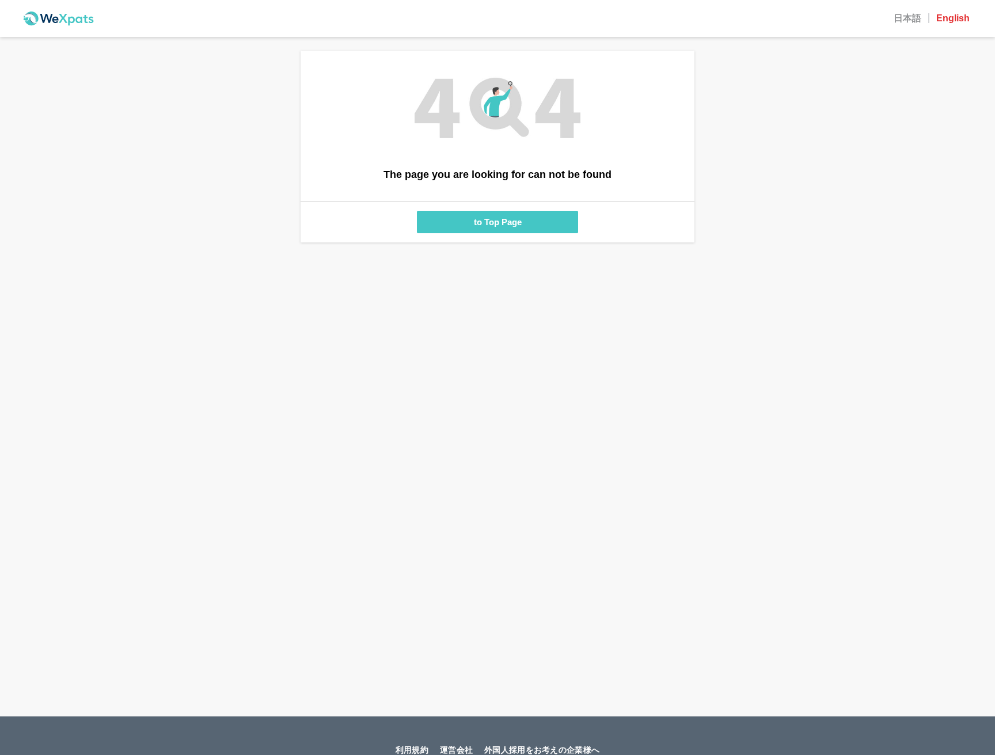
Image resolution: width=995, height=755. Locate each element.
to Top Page (498, 222)
